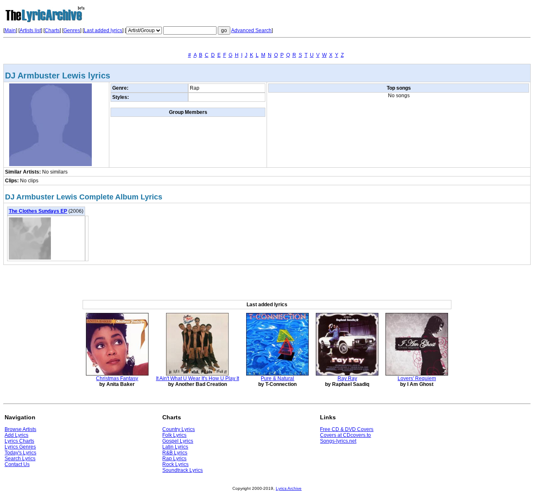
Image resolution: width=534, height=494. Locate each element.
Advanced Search (251, 30)
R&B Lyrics (174, 453)
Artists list (30, 30)
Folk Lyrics (174, 435)
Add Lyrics (16, 435)
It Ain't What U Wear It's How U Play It (197, 378)
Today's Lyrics (20, 453)
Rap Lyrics (174, 458)
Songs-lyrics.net (338, 441)
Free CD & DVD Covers (346, 429)
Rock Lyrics (175, 464)
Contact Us (17, 464)
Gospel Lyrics (177, 441)
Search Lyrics (20, 458)
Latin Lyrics (175, 447)
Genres (71, 30)
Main (10, 30)
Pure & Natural (277, 378)
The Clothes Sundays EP (38, 211)
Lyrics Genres (20, 447)
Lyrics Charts (19, 441)
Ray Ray (347, 378)
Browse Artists (20, 429)
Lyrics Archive (289, 488)
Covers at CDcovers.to (345, 435)
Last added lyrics (103, 30)
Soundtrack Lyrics (182, 470)
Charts (52, 30)
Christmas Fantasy (117, 378)
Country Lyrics (178, 429)
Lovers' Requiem (417, 378)
